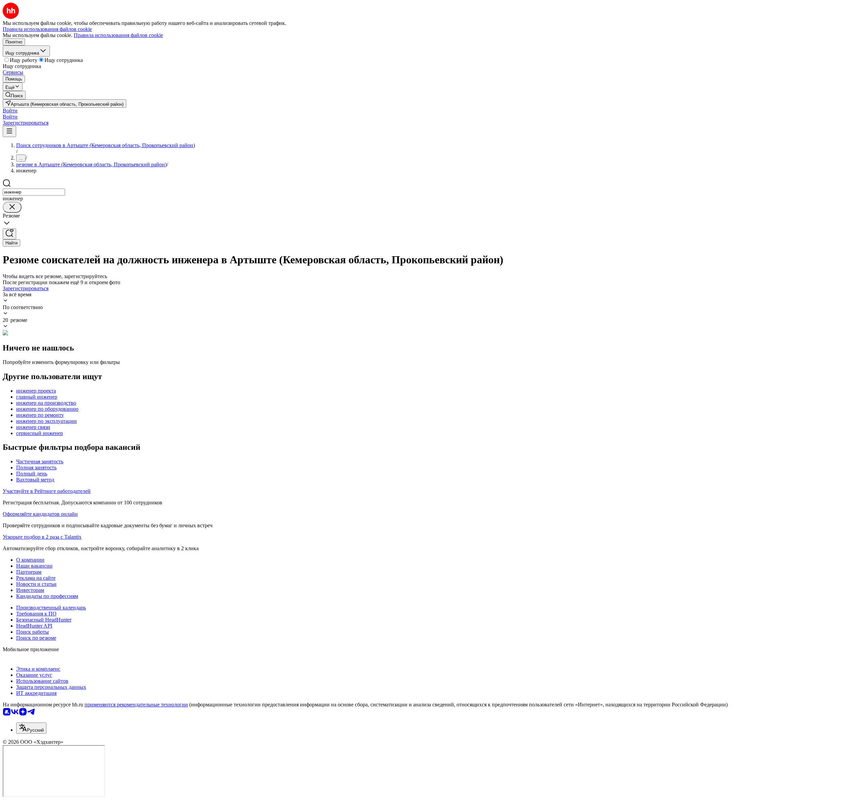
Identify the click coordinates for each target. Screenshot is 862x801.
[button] (10, 110)
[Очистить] (12, 207)
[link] (14, 95)
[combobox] (34, 192)
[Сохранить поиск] (9, 233)
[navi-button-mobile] (9, 131)
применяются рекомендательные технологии (136, 704)
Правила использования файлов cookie (118, 35)
